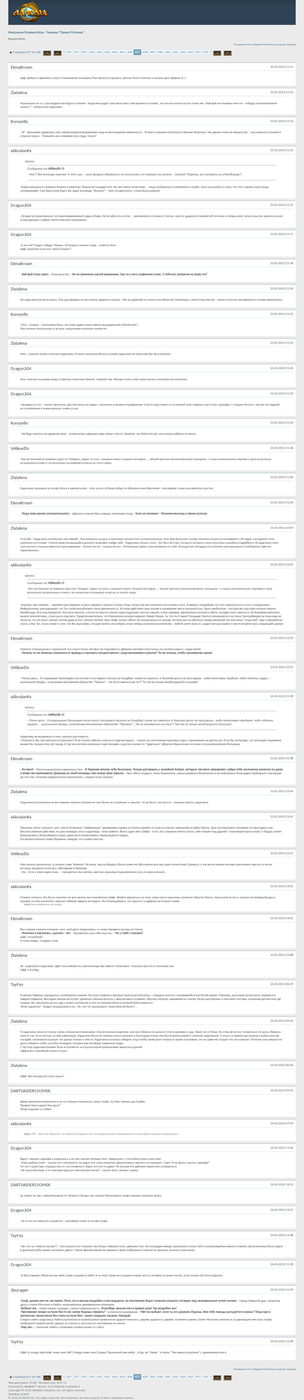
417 (84, 52)
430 (160, 52)
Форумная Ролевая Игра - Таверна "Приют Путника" (46, 32)
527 (205, 52)
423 (106, 52)
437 (190, 52)
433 (182, 52)
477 (198, 52)
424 (114, 52)
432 (175, 52)
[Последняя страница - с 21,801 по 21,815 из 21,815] (228, 52)
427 (137, 52)
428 (144, 52)
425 (122, 52)
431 (167, 52)
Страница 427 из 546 (27, 52)
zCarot (25, 1394)
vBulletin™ (30, 1386)
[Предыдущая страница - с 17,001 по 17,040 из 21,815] (57, 52)
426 (129, 52)
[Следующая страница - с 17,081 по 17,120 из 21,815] (217, 52)
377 (76, 52)
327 (68, 52)
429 (152, 52)
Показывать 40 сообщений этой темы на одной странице (264, 44)
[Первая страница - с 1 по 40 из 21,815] (47, 52)
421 (91, 52)
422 (99, 52)
